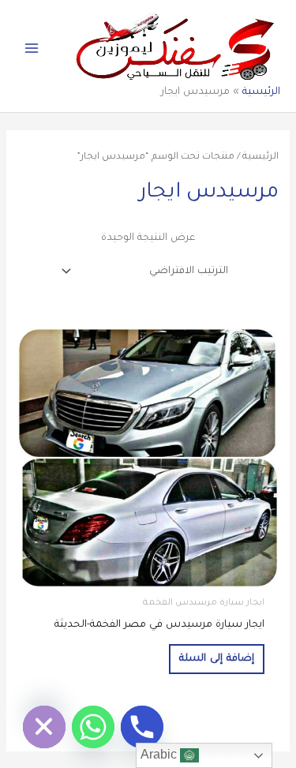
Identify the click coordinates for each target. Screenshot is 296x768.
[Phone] (142, 727)
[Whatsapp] (93, 727)
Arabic (160, 754)
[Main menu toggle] (31, 48)
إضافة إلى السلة (216, 659)
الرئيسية (261, 92)
